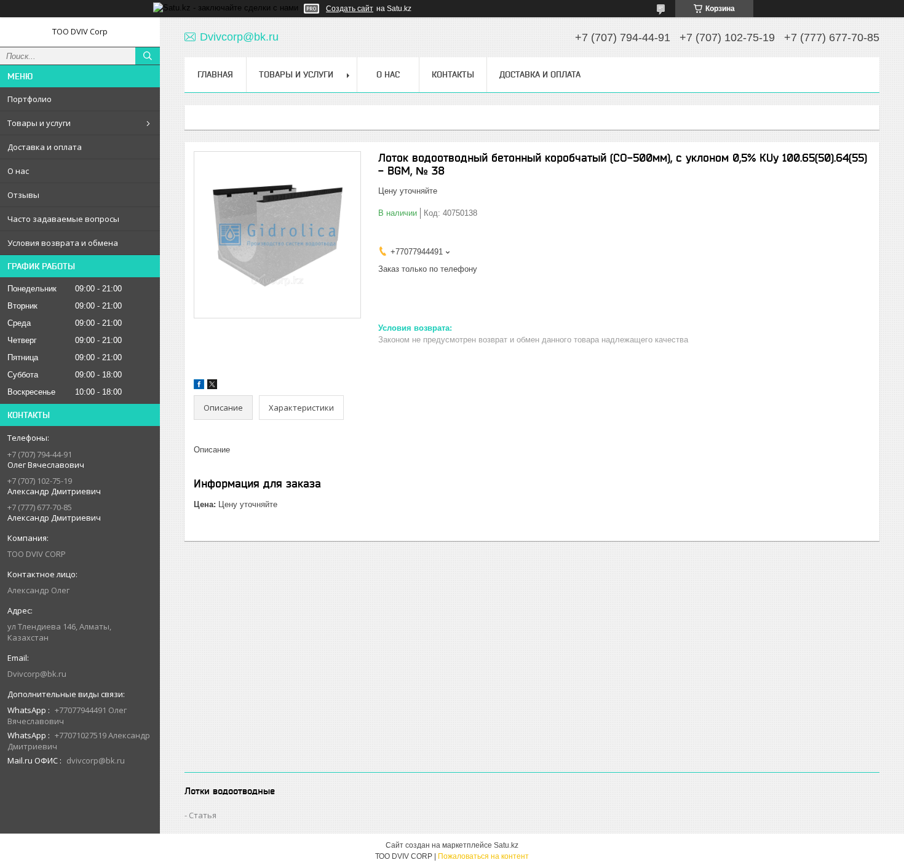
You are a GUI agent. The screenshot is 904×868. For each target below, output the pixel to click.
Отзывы (23, 194)
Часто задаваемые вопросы (63, 218)
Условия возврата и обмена (62, 242)
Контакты (453, 74)
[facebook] (199, 386)
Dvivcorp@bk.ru (36, 673)
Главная (215, 74)
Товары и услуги (39, 122)
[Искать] (147, 56)
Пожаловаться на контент (483, 856)
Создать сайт (349, 8)
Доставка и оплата (44, 146)
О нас (18, 170)
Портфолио (29, 99)
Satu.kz (506, 845)
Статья (202, 815)
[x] (212, 386)
